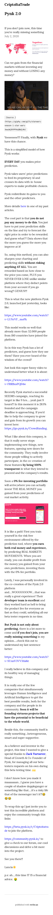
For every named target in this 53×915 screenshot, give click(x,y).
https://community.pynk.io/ (22, 838)
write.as (34, 904)
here (23, 206)
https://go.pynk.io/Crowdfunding (26, 428)
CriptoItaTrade (17, 4)
